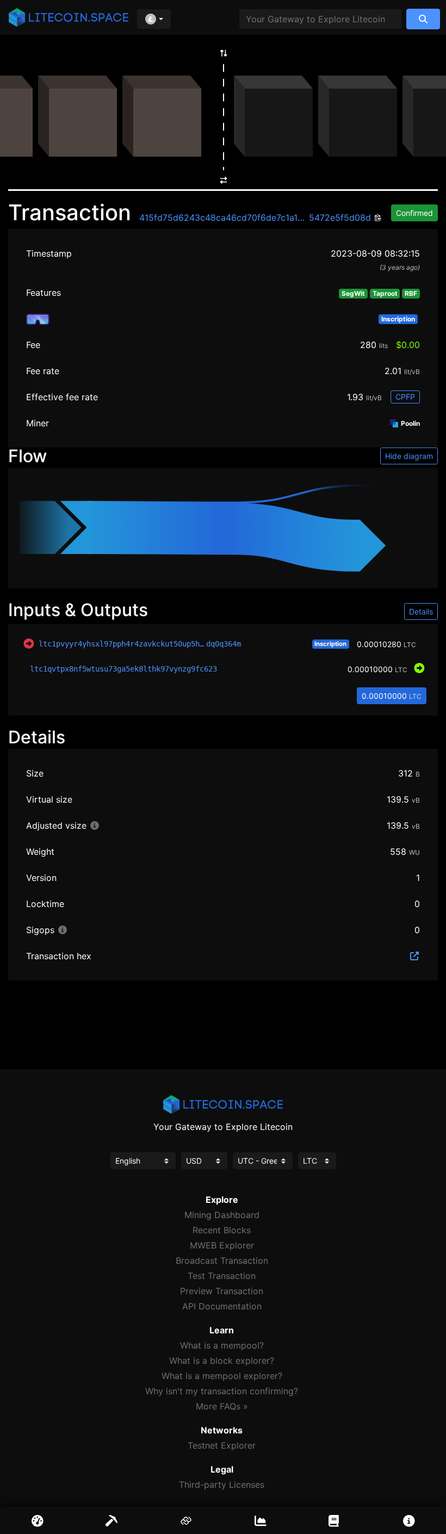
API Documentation (222, 1306)
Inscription (330, 644)
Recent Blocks (222, 1230)
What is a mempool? (222, 1345)
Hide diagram (409, 456)
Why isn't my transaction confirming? (221, 1391)
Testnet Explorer (222, 1445)
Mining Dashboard (221, 1214)
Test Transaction (222, 1275)
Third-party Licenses (221, 1484)
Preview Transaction (221, 1290)
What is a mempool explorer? (222, 1375)
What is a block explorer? (221, 1360)
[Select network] (154, 19)
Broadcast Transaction (222, 1260)
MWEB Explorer (222, 1245)
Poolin (409, 423)
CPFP (405, 396)
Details (421, 611)
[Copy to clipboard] (376, 218)
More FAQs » (222, 1406)
